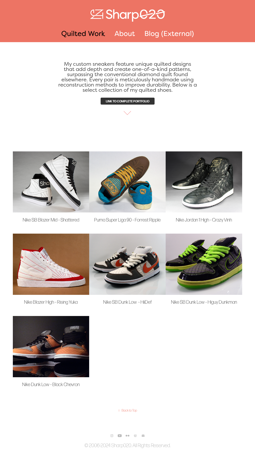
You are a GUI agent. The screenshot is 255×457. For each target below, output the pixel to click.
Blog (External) (169, 33)
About (124, 33)
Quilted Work (83, 33)
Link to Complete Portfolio (127, 101)
